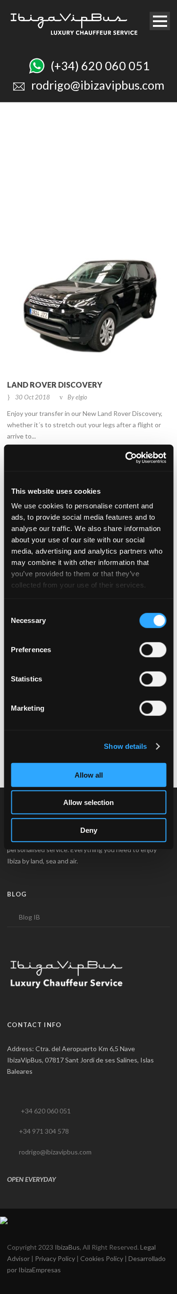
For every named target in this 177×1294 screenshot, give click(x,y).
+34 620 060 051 (46, 1111)
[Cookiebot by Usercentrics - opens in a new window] (126, 458)
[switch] (152, 649)
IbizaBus (67, 1247)
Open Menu (160, 21)
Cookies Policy (101, 1258)
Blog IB (29, 917)
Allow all (89, 775)
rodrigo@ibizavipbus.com (55, 1152)
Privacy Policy (55, 1258)
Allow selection (88, 802)
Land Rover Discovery (54, 384)
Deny (88, 830)
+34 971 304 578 (44, 1131)
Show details (125, 746)
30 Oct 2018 (32, 397)
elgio (81, 397)
